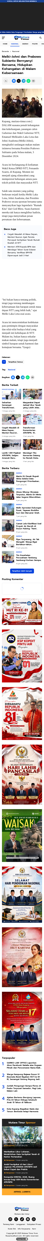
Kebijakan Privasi (34, 1224)
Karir (34, 1229)
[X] (19, 81)
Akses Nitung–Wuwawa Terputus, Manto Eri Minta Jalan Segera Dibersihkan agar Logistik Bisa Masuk (28, 494)
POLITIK (35, 44)
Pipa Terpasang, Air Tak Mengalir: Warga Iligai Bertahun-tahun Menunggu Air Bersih (27, 542)
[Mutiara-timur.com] (22, 38)
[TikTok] (22, 1219)
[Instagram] (10, 1219)
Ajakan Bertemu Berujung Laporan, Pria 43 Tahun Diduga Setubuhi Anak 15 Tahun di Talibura (24, 1100)
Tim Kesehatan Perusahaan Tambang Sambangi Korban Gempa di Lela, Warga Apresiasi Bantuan (28, 558)
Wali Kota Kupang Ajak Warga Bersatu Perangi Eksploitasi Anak (20, 1141)
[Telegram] (24, 81)
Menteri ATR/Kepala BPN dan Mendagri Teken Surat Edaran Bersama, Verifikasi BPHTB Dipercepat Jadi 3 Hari (22, 251)
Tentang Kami (8, 1224)
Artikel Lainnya (22, 1191)
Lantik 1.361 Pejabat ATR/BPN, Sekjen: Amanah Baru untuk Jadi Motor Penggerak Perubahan (11, 455)
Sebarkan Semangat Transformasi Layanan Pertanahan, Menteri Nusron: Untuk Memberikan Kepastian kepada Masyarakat (11, 405)
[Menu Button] (3, 37)
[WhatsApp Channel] (34, 1219)
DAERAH (25, 44)
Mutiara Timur (27, 1233)
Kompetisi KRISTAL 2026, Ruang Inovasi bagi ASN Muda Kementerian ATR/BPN (21, 1179)
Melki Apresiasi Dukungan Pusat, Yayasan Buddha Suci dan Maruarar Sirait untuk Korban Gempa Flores (28, 510)
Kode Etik (12, 1229)
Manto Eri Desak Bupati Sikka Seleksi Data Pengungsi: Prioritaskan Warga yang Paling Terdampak (27, 479)
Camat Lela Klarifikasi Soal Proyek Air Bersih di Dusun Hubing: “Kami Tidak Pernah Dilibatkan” (28, 526)
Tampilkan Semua (15, 362)
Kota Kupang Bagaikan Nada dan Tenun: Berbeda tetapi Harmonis (23, 1110)
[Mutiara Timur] (22, 1210)
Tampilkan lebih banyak (22, 571)
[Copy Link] (33, 81)
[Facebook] (14, 81)
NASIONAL (14, 44)
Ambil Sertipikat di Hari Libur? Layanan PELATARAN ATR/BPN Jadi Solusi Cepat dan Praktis (20, 1167)
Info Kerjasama (24, 1229)
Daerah (19, 473)
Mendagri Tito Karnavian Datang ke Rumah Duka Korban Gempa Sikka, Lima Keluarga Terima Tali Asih (31, 455)
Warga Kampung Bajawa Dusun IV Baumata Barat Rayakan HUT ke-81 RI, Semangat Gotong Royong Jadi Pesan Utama (23, 1077)
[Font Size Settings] (6, 81)
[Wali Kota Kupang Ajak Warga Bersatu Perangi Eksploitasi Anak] (22, 1137)
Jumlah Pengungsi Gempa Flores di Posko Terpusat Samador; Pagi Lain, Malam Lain (24, 1088)
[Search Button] (40, 37)
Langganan (20, 1224)
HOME (5, 44)
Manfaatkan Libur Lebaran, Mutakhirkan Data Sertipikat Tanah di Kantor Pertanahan (21, 1154)
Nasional (11, 369)
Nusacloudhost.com (14, 1236)
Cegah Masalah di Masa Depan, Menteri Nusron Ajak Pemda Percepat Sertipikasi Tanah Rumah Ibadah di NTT (24, 238)
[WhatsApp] (28, 81)
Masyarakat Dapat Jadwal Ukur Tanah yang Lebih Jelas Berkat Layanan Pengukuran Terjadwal (32, 405)
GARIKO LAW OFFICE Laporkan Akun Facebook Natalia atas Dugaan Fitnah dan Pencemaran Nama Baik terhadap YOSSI (24, 1065)
